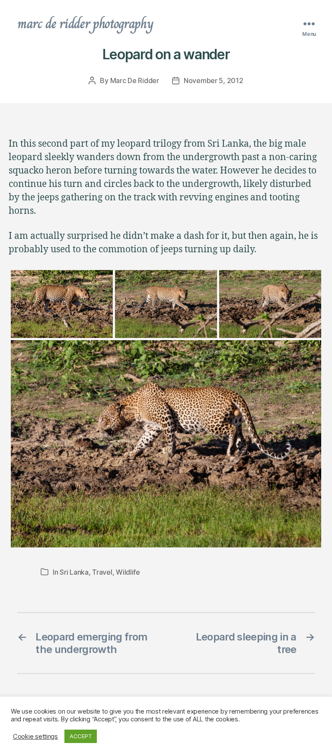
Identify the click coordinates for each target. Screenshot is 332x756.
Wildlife (128, 572)
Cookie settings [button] (35, 736)
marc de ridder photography (85, 23)
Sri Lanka (74, 572)
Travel (102, 572)
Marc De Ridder (134, 80)
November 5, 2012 (213, 80)
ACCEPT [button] (81, 736)
